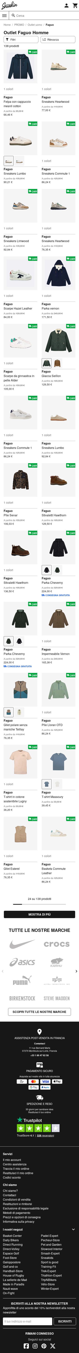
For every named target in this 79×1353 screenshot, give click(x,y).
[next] (76, 971)
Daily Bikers (11, 1240)
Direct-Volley (11, 1249)
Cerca (20, 15)
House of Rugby (13, 1275)
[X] (53, 1346)
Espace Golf (11, 1253)
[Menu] (4, 15)
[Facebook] (26, 1346)
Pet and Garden (51, 1244)
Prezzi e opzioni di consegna (22, 1217)
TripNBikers (48, 1280)
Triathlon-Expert (51, 1275)
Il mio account (12, 1160)
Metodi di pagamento (16, 1213)
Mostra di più (39, 914)
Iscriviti (64, 1321)
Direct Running (13, 1244)
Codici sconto (12, 1177)
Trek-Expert (48, 1271)
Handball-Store (13, 1271)
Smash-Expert (50, 1253)
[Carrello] (75, 5)
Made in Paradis (13, 1284)
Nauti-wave (10, 1288)
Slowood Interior (51, 1249)
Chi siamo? (10, 1190)
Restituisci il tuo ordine (39, 1112)
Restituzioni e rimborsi (17, 1204)
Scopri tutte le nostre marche (39, 1012)
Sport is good (49, 1262)
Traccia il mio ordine (16, 1168)
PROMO (19, 24)
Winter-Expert (50, 1288)
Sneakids (47, 1258)
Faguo (8, 97)
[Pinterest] (44, 1346)
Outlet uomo (35, 24)
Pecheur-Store (50, 1240)
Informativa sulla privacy (18, 1221)
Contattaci (39, 1043)
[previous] (2, 971)
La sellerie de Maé (15, 1280)
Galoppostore (12, 1262)
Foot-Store (10, 1258)
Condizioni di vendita (16, 1199)
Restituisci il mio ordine (18, 1173)
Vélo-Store (48, 1284)
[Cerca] (13, 15)
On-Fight (8, 1293)
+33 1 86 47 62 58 (39, 1055)
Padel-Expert (49, 1236)
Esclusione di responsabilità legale (26, 1208)
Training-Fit (48, 1266)
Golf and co (10, 1266)
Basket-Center (12, 1236)
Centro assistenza (14, 1164)
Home (7, 24)
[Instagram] (35, 1346)
